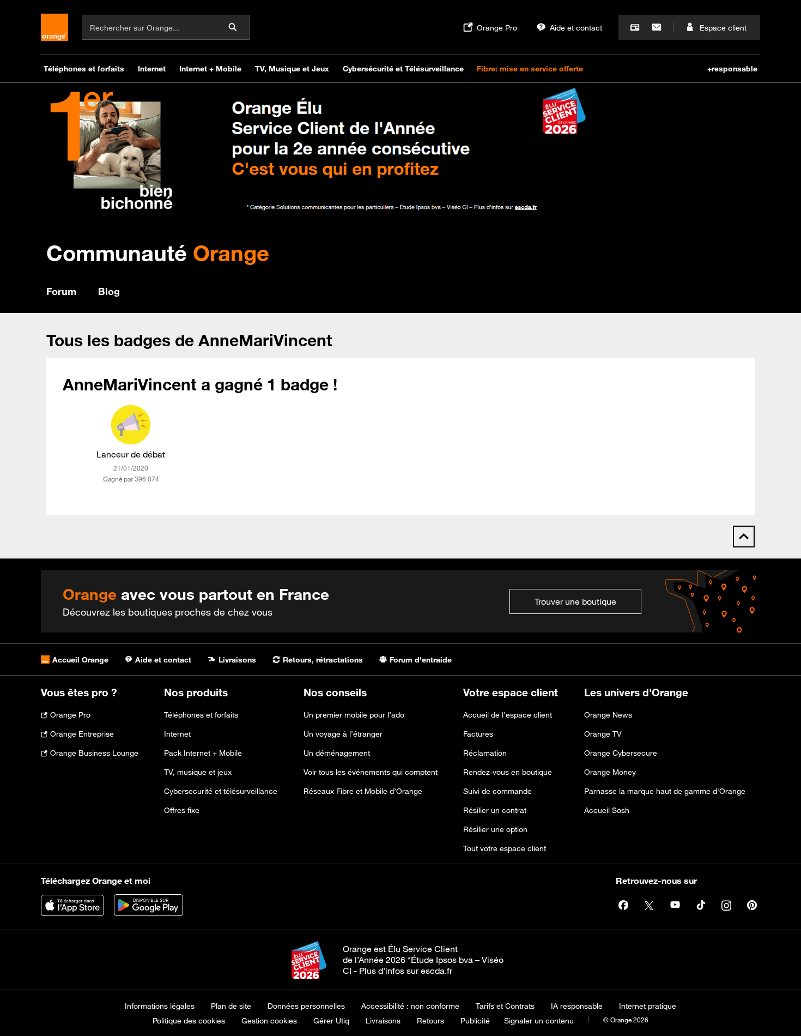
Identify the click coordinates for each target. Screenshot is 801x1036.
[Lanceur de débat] (130, 424)
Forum (61, 291)
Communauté (157, 253)
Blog (109, 291)
